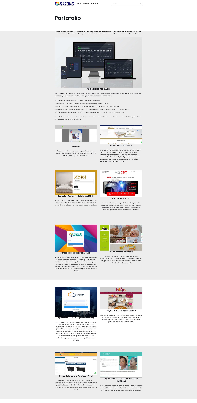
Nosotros (86, 4)
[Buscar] (140, 3)
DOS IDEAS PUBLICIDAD (116, 205)
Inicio (79, 4)
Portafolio (94, 4)
